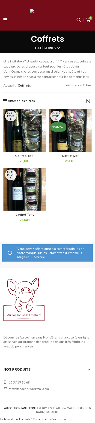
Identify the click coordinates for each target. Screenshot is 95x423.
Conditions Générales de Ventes (52, 418)
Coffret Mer (70, 156)
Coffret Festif (25, 156)
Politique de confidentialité (16, 418)
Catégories (45, 48)
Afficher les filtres (21, 100)
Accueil (8, 85)
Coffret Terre (25, 215)
